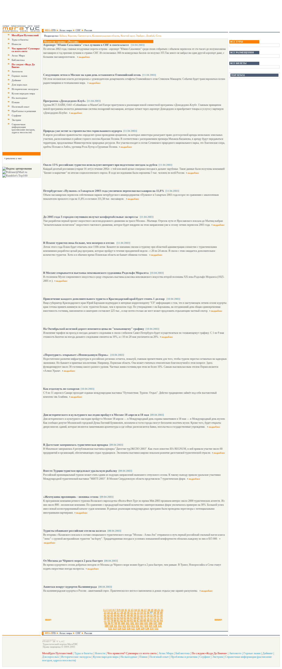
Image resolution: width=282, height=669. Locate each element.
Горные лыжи (19, 76)
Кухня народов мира (23, 93)
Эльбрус (140, 35)
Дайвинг (16, 80)
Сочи (158, 35)
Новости (16, 44)
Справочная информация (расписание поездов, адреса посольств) (23, 128)
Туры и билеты (20, 39)
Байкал (63, 35)
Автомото (17, 71)
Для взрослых (19, 84)
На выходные (19, 98)
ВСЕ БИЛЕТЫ (238, 63)
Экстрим (16, 120)
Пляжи (15, 102)
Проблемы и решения (24, 111)
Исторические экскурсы (25, 89)
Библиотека (18, 60)
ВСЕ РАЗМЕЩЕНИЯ (242, 52)
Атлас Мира (18, 55)
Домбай (150, 35)
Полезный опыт (20, 106)
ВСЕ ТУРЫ (236, 41)
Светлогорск (84, 35)
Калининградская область (105, 35)
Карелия (72, 35)
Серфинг (16, 115)
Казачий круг (128, 35)
